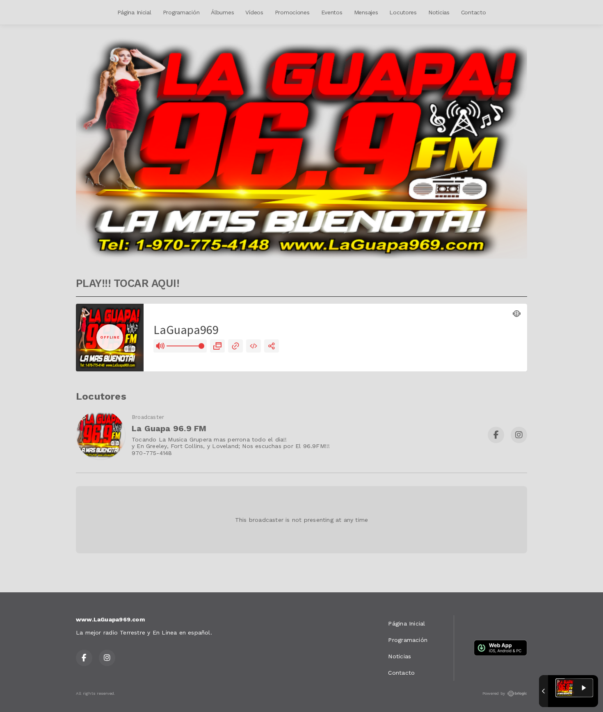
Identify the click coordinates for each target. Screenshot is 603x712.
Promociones (292, 12)
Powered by (493, 693)
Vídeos (254, 12)
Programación (181, 12)
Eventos (332, 12)
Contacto (473, 12)
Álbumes (222, 12)
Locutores (402, 12)
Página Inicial (134, 12)
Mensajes (366, 12)
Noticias (439, 12)
